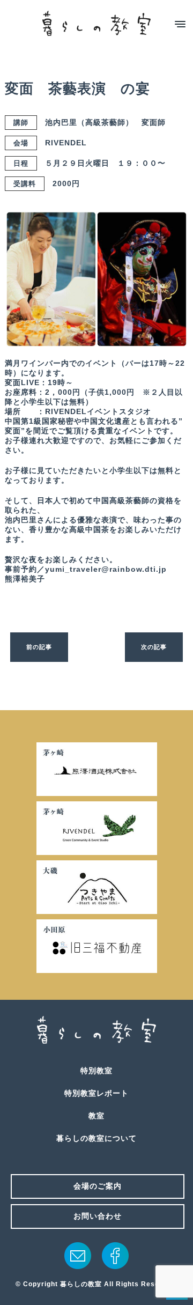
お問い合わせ (97, 1216)
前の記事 (39, 647)
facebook (115, 1255)
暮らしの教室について (96, 1138)
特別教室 (96, 1070)
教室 (96, 1115)
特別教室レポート (96, 1093)
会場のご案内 (97, 1186)
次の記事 (154, 647)
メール (77, 1255)
